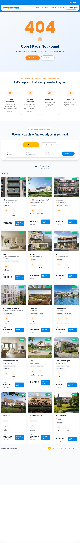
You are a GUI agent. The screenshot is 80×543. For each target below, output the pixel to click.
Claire (5, 254)
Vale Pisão (33, 308)
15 (73, 448)
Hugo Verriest (61, 415)
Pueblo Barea (61, 308)
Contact (61, 8)
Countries (45, 8)
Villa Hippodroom (36, 415)
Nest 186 (33, 254)
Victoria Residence (10, 200)
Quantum (59, 200)
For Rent (49, 145)
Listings (37, 8)
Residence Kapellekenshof (39, 200)
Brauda (58, 254)
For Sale (31, 145)
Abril (31, 361)
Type (8, 152)
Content (53, 8)
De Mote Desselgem (63, 361)
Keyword (47, 152)
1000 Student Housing (11, 308)
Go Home (34, 58)
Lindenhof (6, 415)
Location (28, 152)
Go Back (48, 58)
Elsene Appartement (10, 361)
